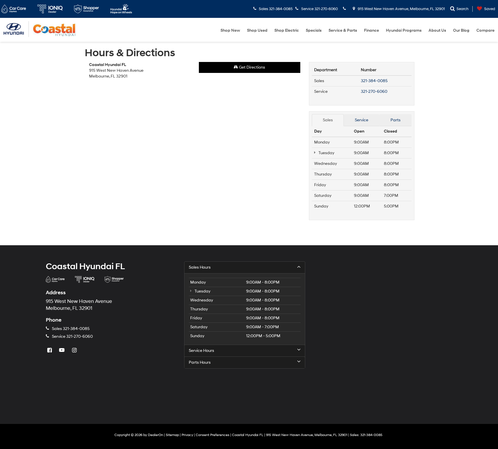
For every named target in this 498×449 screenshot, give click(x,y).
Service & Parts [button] (343, 30)
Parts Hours (200, 362)
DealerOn (155, 435)
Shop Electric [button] (286, 30)
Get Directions (251, 67)
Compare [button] (485, 30)
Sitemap (172, 435)
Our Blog (461, 30)
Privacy (187, 435)
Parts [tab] (396, 120)
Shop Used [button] (257, 30)
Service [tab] (361, 120)
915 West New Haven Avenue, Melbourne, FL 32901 (401, 9)
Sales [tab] (328, 120)
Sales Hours (200, 267)
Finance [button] (371, 30)
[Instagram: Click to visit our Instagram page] (75, 350)
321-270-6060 (374, 91)
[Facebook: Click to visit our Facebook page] (50, 350)
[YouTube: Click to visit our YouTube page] (62, 350)
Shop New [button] (230, 30)
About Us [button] (437, 30)
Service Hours (201, 350)
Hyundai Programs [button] (404, 30)
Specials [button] (314, 30)
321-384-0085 (374, 80)
